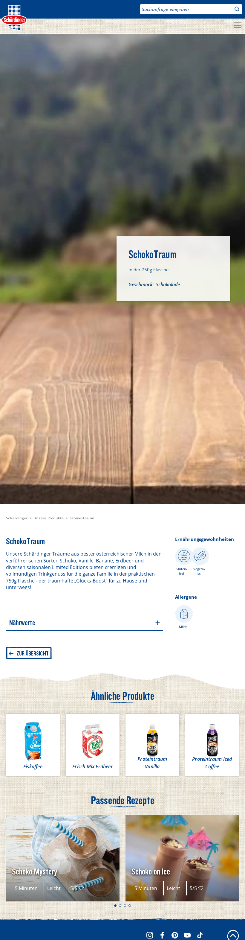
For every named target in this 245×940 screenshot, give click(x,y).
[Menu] (237, 26)
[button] (115, 905)
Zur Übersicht (32, 653)
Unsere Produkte (48, 518)
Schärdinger (17, 518)
